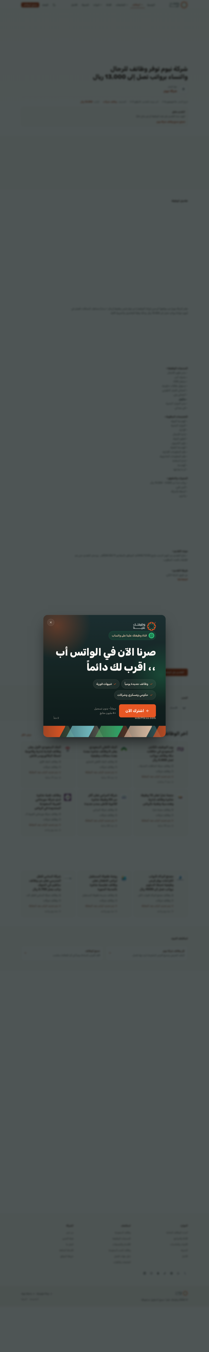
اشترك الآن (134, 710)
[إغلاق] (50, 622)
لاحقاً (56, 717)
